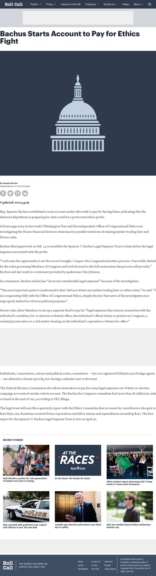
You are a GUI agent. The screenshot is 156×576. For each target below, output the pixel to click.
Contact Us (96, 561)
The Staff (95, 569)
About (80, 561)
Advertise (109, 561)
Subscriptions (110, 569)
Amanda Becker (10, 183)
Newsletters (83, 569)
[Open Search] (149, 4)
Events (81, 565)
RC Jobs (108, 565)
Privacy (94, 565)
